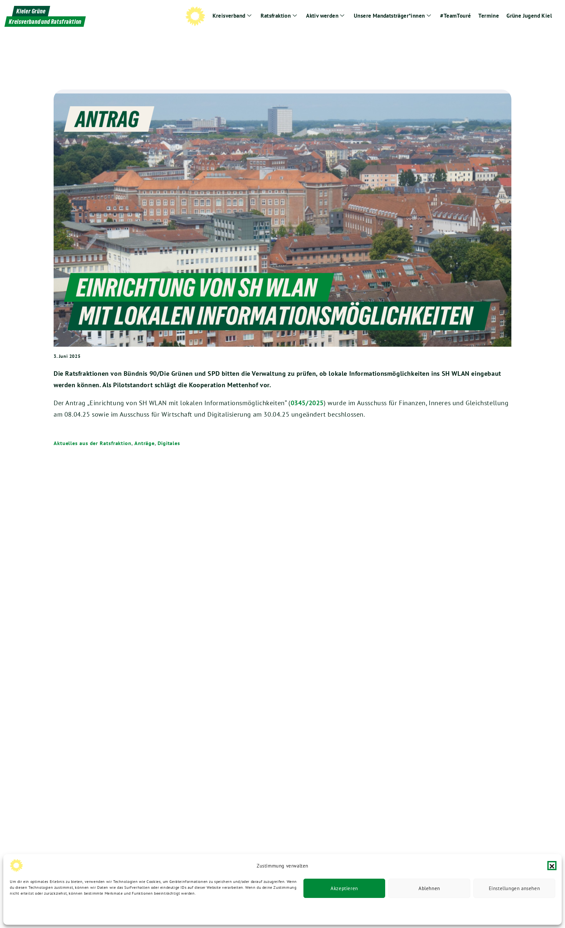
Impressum (107, 910)
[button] (552, 865)
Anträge (144, 443)
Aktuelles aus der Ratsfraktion (92, 443)
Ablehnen (429, 888)
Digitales (169, 443)
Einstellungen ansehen (514, 888)
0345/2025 (307, 403)
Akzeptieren (344, 888)
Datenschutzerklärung (30, 910)
